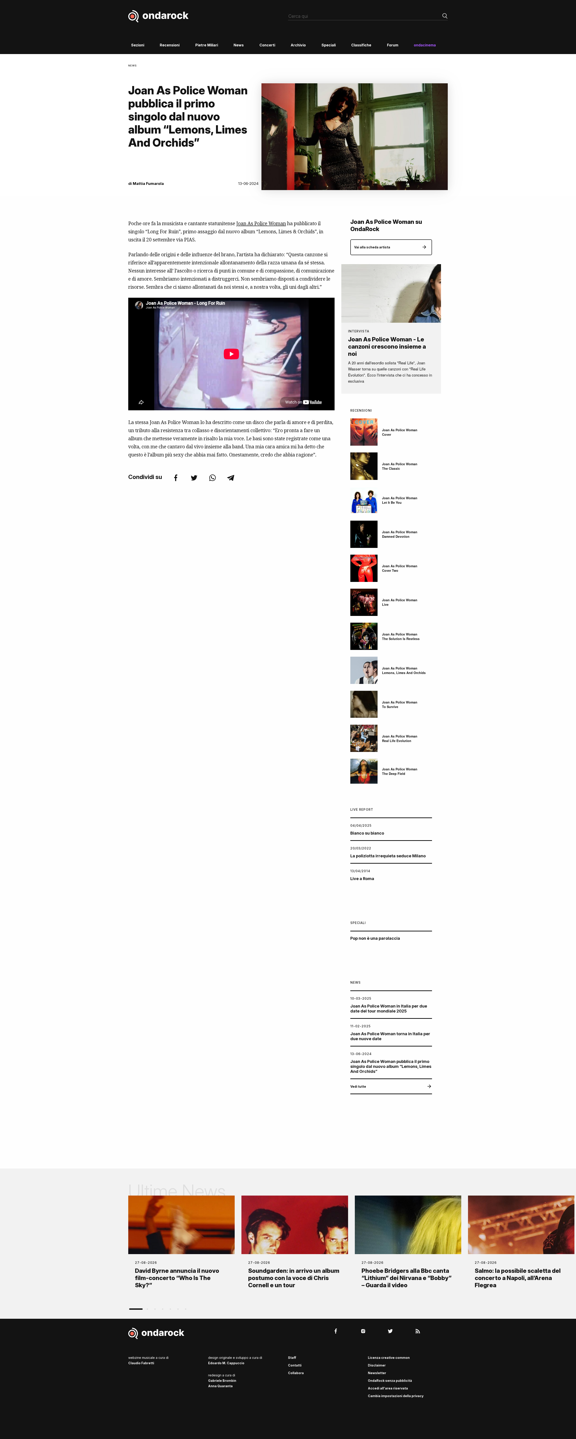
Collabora (296, 1373)
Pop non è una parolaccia (375, 938)
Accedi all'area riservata (388, 1388)
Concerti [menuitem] (267, 45)
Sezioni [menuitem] (137, 45)
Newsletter (377, 1373)
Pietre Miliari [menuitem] (206, 45)
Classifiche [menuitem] (361, 45)
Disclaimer (377, 1365)
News (132, 65)
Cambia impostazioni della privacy (395, 1396)
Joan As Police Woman (261, 223)
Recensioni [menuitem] (170, 45)
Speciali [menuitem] (329, 45)
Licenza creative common (389, 1358)
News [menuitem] (239, 45)
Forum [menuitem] (392, 45)
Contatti (295, 1365)
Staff (292, 1358)
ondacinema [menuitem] (425, 45)
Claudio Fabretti (141, 1363)
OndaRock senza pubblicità (390, 1380)
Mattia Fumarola (148, 183)
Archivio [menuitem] (298, 45)
